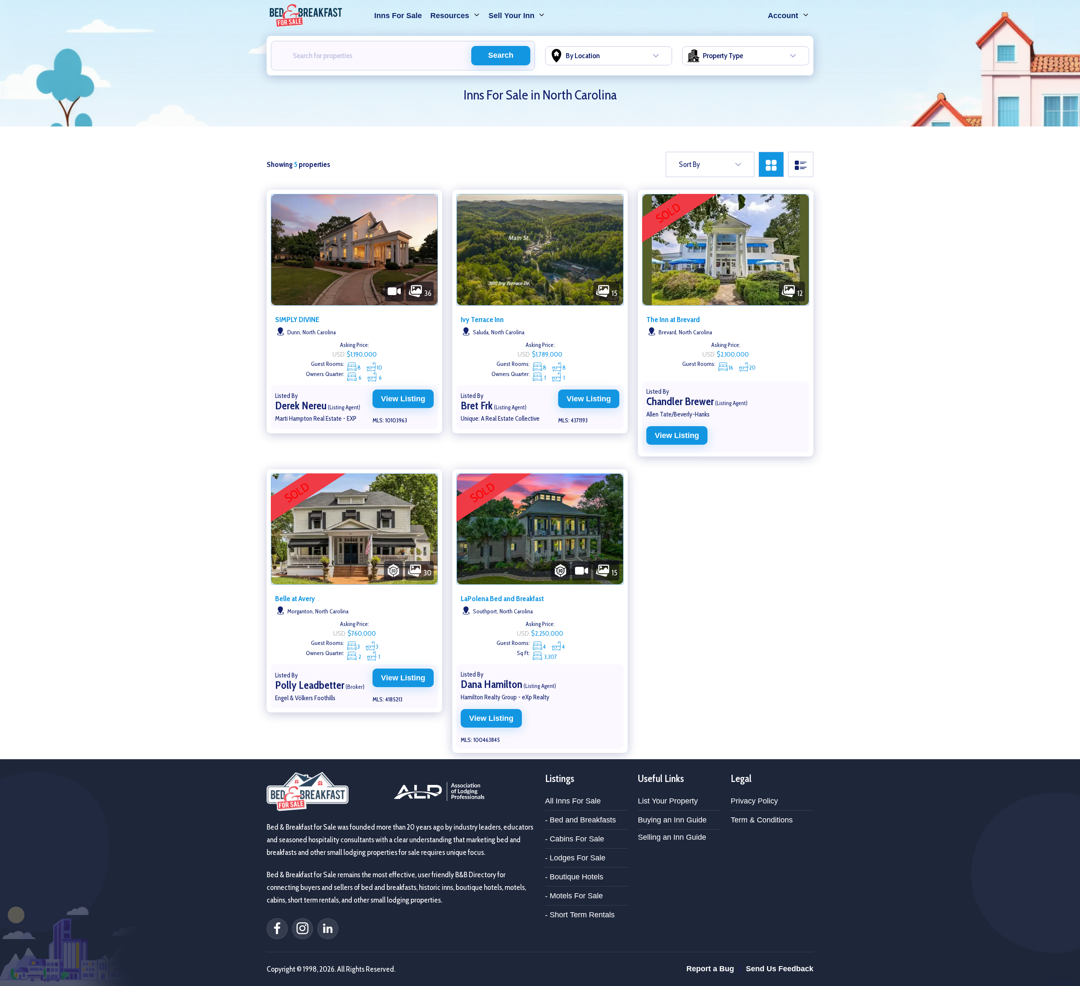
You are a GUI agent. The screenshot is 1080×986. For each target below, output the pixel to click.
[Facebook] (277, 928)
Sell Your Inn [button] (513, 15)
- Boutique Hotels (574, 877)
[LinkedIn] (327, 928)
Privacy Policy (754, 801)
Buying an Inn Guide (672, 820)
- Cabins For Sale (574, 839)
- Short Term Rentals (580, 915)
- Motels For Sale (574, 896)
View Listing (403, 399)
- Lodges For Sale (575, 858)
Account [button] (784, 15)
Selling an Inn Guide (672, 837)
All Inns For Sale (573, 801)
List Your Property (668, 801)
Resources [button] (450, 15)
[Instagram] (302, 928)
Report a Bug (710, 969)
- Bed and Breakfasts (580, 820)
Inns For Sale (398, 15)
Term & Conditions (762, 820)
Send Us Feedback (779, 969)
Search (500, 55)
